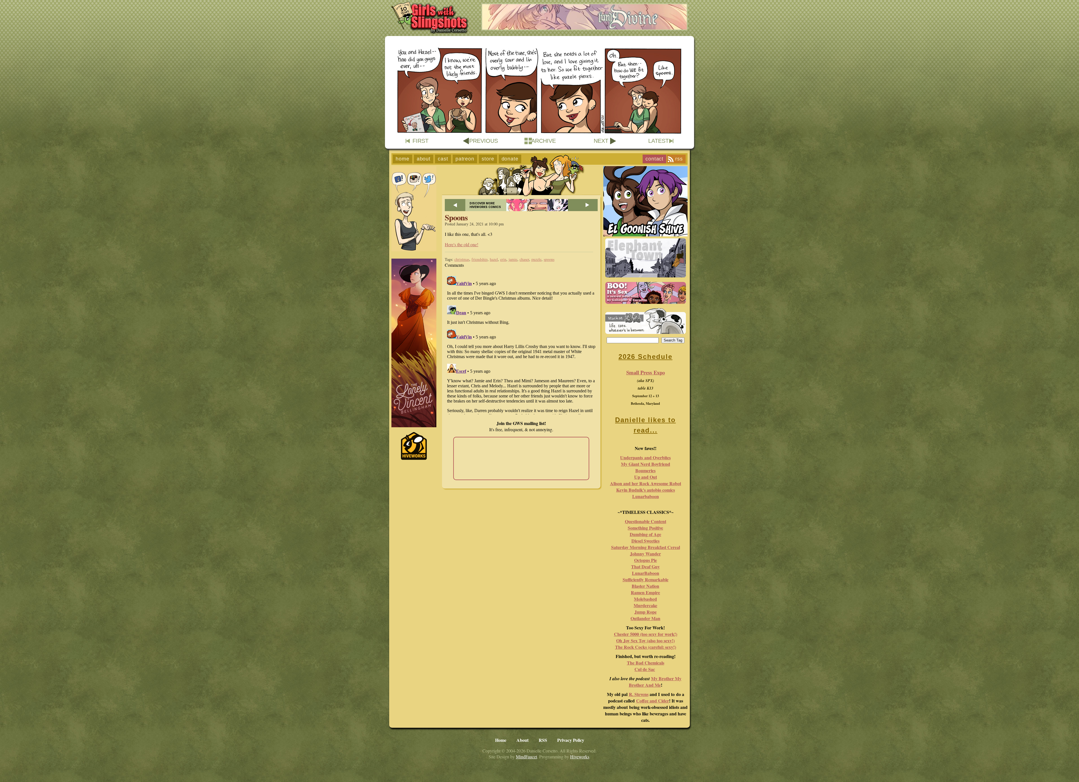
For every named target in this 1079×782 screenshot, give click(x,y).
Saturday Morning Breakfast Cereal (645, 547)
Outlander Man (645, 618)
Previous (483, 141)
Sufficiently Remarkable (645, 579)
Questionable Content (645, 521)
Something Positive (645, 528)
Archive (543, 141)
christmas (461, 259)
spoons (549, 259)
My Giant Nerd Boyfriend (645, 464)
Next (601, 141)
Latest (658, 141)
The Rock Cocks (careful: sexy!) (645, 647)
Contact (654, 159)
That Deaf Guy (645, 566)
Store (488, 159)
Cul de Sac (644, 669)
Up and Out (645, 477)
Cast (443, 159)
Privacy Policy (570, 740)
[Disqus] (521, 344)
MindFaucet (526, 757)
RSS (679, 159)
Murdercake (645, 605)
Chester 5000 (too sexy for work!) (645, 634)
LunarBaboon (645, 573)
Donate (510, 159)
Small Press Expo (645, 372)
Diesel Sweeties (645, 540)
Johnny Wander (645, 553)
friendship (480, 259)
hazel (494, 259)
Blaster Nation (645, 586)
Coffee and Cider (652, 700)
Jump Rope (645, 612)
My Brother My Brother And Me (655, 681)
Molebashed (645, 599)
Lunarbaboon (645, 496)
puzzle (536, 259)
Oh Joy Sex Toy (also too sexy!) (645, 640)
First (420, 141)
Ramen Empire (645, 592)
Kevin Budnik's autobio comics (645, 490)
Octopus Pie (645, 560)
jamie (513, 259)
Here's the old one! (461, 244)
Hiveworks (579, 757)
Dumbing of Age (645, 534)
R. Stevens (639, 694)
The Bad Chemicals (645, 662)
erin (503, 259)
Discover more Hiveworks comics (485, 205)
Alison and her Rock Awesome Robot (645, 483)
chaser (524, 259)
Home (402, 159)
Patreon (464, 159)
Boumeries (645, 470)
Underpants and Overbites (645, 457)
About (424, 159)
